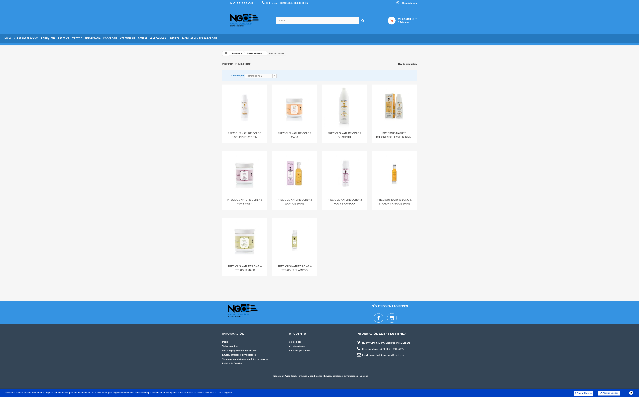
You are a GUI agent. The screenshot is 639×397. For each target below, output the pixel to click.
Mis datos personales (300, 350)
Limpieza (174, 38)
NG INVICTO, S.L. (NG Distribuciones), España (386, 343)
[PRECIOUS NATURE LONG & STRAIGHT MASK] (245, 240)
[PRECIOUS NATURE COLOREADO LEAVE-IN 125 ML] (394, 107)
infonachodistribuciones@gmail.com (386, 355)
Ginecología (158, 38)
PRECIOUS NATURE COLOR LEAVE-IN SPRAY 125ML (244, 135)
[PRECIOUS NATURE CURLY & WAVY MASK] (245, 173)
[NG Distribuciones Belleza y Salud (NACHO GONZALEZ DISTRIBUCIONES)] (244, 20)
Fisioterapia (93, 38)
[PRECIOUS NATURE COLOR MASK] (295, 107)
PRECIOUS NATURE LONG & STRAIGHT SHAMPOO (295, 268)
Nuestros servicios (26, 38)
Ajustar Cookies (584, 393)
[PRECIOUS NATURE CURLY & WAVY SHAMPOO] (344, 173)
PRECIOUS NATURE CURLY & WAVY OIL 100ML (294, 201)
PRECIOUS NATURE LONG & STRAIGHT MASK (245, 268)
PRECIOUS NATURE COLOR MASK (294, 135)
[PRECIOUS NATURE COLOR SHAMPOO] (344, 107)
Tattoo (77, 38)
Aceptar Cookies (610, 393)
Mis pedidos (295, 342)
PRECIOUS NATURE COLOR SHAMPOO (344, 135)
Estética (63, 38)
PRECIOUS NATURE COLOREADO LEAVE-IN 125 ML (394, 135)
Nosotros (278, 376)
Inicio (7, 38)
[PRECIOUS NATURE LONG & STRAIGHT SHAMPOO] (295, 240)
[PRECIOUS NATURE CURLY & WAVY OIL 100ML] (295, 173)
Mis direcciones (297, 346)
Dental (142, 38)
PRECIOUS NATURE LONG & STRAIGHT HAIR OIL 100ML (394, 201)
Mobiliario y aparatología (199, 38)
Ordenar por (237, 75)
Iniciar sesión (241, 3)
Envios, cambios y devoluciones (239, 355)
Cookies (364, 376)
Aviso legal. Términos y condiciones (303, 376)
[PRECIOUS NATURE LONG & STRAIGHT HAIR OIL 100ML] (394, 173)
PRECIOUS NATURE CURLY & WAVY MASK (244, 201)
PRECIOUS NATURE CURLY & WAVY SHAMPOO (344, 201)
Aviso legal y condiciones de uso (239, 350)
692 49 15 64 (385, 349)
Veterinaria (127, 38)
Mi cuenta (297, 334)
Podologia (110, 38)
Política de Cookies (232, 363)
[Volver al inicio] (225, 53)
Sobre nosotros (230, 346)
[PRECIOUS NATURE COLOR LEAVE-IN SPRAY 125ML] (245, 107)
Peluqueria (48, 38)
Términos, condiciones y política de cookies (245, 359)
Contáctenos (409, 3)
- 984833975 (398, 349)
